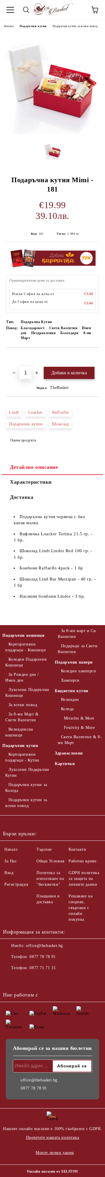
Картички (65, 764)
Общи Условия (50, 861)
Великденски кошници (19, 732)
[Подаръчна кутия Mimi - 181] (52, 132)
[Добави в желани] (94, 357)
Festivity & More (79, 727)
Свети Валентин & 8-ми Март (80, 740)
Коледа (67, 709)
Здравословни (69, 753)
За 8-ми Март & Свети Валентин (21, 717)
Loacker (35, 412)
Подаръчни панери (74, 662)
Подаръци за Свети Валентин (77, 649)
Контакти (77, 849)
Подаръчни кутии (33, 26)
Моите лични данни (55, 1152)
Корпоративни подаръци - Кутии (22, 757)
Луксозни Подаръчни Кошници (27, 692)
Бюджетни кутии (71, 691)
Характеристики (31, 482)
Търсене (44, 849)
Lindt (14, 412)
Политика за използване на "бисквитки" (50, 879)
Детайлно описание (34, 467)
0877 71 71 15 (42, 968)
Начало (9, 26)
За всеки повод (22, 705)
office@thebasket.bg (44, 945)
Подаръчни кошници (23, 635)
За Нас (10, 861)
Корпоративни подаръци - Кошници (25, 647)
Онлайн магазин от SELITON (52, 1171)
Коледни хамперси (78, 671)
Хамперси (70, 680)
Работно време (82, 861)
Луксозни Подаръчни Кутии (27, 772)
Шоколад (60, 424)
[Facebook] (10, 979)
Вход (8, 873)
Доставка (21, 497)
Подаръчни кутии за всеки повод (75, 26)
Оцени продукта (23, 440)
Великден (70, 699)
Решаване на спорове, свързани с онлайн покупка (80, 908)
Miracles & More (79, 718)
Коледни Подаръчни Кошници (26, 662)
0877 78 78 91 (42, 957)
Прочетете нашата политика (52, 1137)
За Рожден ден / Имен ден (22, 677)
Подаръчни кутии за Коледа (26, 788)
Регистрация (16, 884)
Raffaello (60, 412)
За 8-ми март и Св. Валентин (77, 634)
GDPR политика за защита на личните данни (84, 879)
